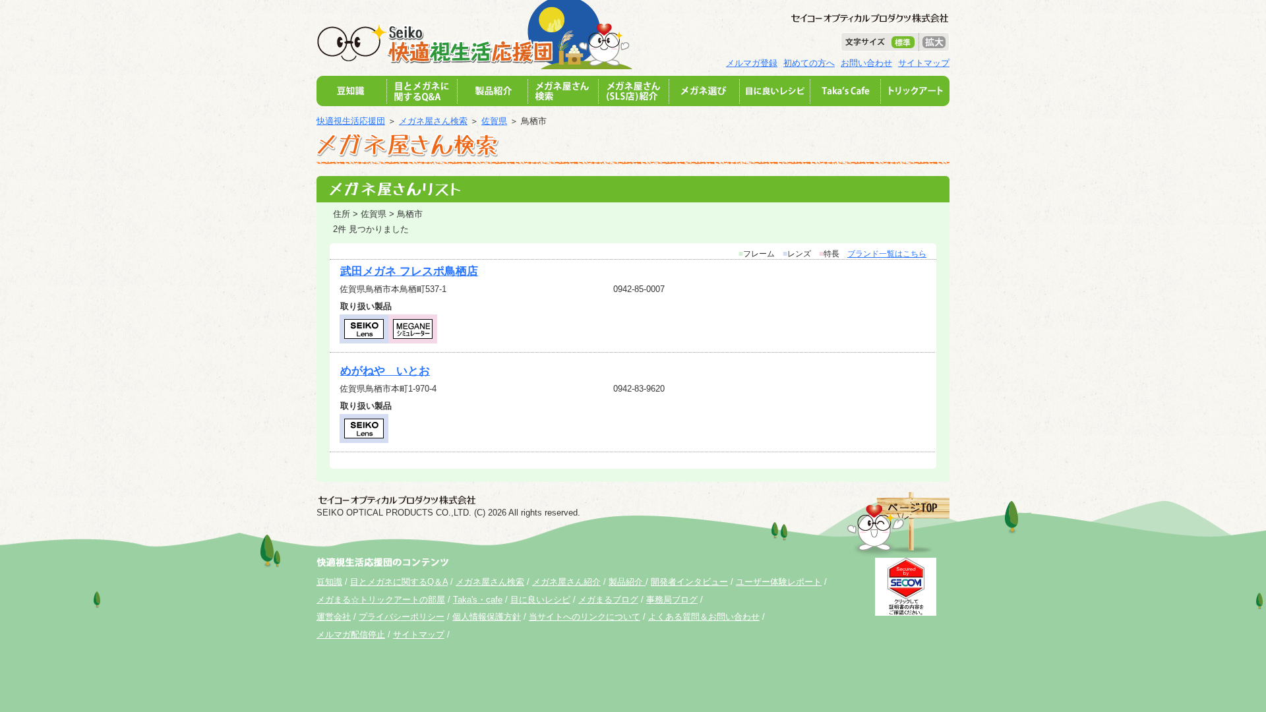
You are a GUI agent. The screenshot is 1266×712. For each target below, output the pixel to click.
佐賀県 (494, 121)
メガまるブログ (608, 600)
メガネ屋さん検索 (433, 121)
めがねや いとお (385, 371)
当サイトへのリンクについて (584, 617)
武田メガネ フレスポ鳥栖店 (409, 271)
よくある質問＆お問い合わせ (704, 617)
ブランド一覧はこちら (886, 254)
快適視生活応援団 (350, 121)
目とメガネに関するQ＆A (399, 582)
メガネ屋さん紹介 (566, 582)
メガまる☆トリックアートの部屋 (380, 600)
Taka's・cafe (477, 600)
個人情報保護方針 (486, 617)
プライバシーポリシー (401, 617)
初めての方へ (809, 63)
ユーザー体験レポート (779, 582)
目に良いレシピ (540, 600)
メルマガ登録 (751, 63)
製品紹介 (627, 582)
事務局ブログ (672, 600)
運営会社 (333, 617)
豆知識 (329, 582)
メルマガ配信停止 (350, 634)
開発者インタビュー (689, 582)
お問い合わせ (866, 63)
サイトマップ (924, 63)
